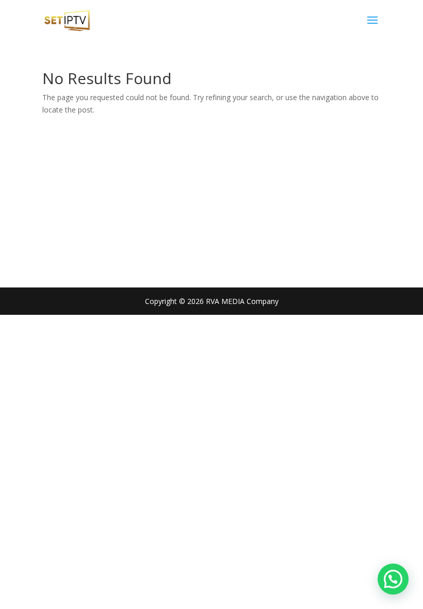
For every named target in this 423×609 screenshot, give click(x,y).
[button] (393, 579)
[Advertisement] (211, 193)
